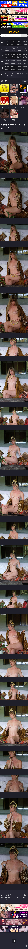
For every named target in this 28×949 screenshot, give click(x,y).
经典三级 (13, 57)
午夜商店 (13, 73)
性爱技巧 (25, 69)
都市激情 (7, 67)
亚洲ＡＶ (7, 48)
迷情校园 (7, 69)
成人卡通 (19, 54)
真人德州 (13, 41)
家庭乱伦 (13, 67)
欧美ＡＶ (19, 48)
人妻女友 (19, 67)
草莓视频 (19, 73)
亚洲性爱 (7, 54)
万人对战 (19, 41)
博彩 (2, 43)
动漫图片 (25, 60)
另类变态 (25, 57)
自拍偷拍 (13, 48)
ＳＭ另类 (25, 50)
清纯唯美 (13, 63)
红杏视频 (7, 76)
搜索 (24, 36)
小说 (2, 68)
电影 (2, 55)
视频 (2, 49)
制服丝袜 (7, 57)
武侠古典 (25, 67)
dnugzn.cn (14, 31)
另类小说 (13, 69)
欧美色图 (19, 60)
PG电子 (7, 41)
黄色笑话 (19, 69)
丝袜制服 (13, 50)
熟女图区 (19, 63)
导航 (2, 74)
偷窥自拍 (7, 60)
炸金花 (13, 44)
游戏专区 (25, 41)
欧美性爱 (25, 54)
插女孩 (7, 73)
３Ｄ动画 (25, 48)
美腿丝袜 (7, 63)
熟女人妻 (7, 50)
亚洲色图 (13, 60)
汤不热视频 (25, 73)
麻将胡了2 (6, 44)
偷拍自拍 (13, 54)
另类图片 (25, 63)
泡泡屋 (13, 76)
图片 (2, 62)
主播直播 (19, 50)
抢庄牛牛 (25, 44)
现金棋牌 (19, 44)
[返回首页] (26, 945)
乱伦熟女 (19, 57)
